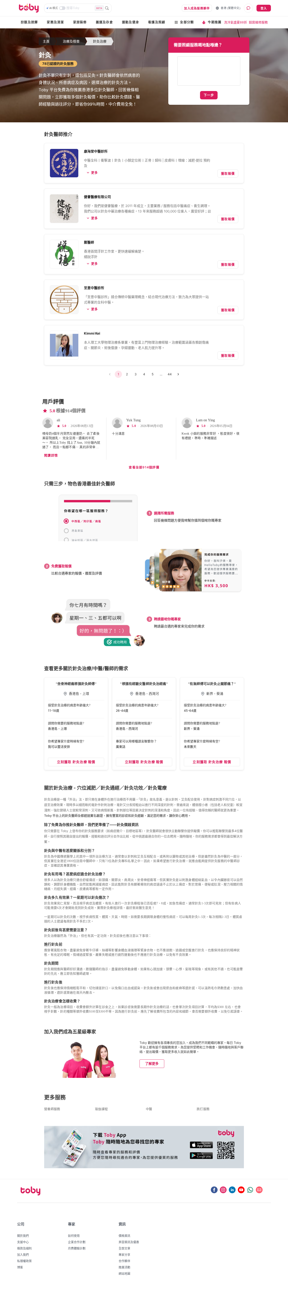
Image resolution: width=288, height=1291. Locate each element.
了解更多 (152, 1063)
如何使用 (74, 1235)
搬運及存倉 (104, 22)
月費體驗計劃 (77, 1248)
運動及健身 (130, 22)
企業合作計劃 (77, 1242)
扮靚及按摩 (29, 22)
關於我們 (23, 1235)
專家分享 (124, 1254)
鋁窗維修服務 (258, 22)
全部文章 (124, 1248)
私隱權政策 (24, 1261)
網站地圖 (124, 1273)
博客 (20, 1267)
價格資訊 (124, 1235)
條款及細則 (24, 1248)
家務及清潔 (55, 22)
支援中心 (23, 1242)
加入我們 (23, 1254)
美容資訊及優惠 (129, 1242)
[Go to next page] (178, 374)
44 (170, 374)
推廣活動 (124, 1267)
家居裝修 (80, 22)
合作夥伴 (124, 1261)
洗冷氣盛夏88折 (235, 22)
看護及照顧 (156, 22)
